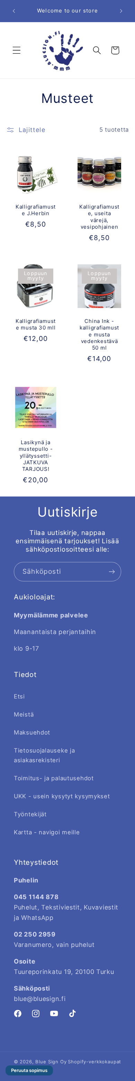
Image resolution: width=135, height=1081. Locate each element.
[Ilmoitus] (121, 10)
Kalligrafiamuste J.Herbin (36, 210)
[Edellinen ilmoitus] (13, 10)
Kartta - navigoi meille (47, 832)
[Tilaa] (111, 571)
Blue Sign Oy (50, 1061)
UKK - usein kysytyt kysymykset (62, 796)
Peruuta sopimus (29, 1070)
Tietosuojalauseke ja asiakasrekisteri (44, 755)
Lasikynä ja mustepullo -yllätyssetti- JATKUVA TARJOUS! (36, 455)
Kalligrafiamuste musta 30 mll (36, 324)
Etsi (19, 696)
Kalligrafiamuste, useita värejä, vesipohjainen (99, 216)
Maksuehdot (32, 732)
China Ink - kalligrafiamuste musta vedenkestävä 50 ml (99, 334)
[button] (17, 50)
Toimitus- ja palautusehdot (54, 778)
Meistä (24, 714)
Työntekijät (30, 814)
